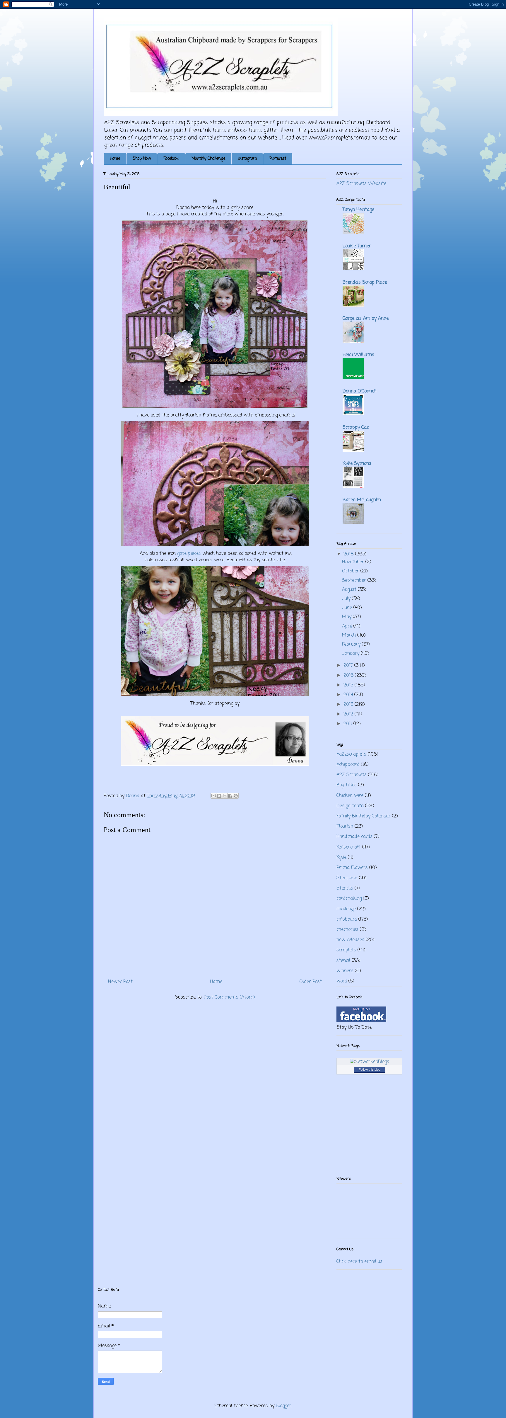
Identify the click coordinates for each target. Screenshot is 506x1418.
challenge (346, 909)
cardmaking (349, 898)
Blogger (283, 1406)
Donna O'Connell (360, 391)
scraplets (346, 950)
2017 (348, 665)
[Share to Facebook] (230, 796)
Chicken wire (349, 795)
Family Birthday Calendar (363, 816)
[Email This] (213, 796)
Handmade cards (354, 836)
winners (344, 971)
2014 (348, 694)
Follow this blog (369, 1069)
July (347, 598)
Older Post (310, 981)
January (351, 653)
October (351, 571)
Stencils (344, 888)
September (354, 580)
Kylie (341, 857)
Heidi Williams (358, 354)
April (347, 626)
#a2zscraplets (351, 754)
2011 (348, 723)
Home (115, 159)
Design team (350, 806)
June (347, 607)
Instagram (247, 159)
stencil (343, 960)
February (352, 644)
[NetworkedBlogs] (369, 1061)
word (341, 981)
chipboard (346, 919)
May (347, 616)
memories (347, 929)
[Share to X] (225, 796)
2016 (349, 675)
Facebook (171, 159)
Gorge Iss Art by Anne (366, 318)
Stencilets (347, 878)
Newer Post (120, 981)
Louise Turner (357, 246)
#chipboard (348, 764)
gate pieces (189, 553)
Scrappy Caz (356, 427)
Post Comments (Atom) (229, 997)
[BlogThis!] (219, 796)
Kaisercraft (348, 847)
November (353, 562)
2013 (349, 704)
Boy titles (346, 785)
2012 (349, 714)
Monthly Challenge (208, 159)
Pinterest (277, 159)
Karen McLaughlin (362, 500)
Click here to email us (359, 1261)
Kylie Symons (357, 463)
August (350, 589)
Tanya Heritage (358, 209)
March (349, 635)
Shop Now (142, 159)
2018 (349, 554)
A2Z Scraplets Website (361, 183)
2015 (349, 685)
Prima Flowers (352, 867)
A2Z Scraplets (351, 774)
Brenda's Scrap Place (365, 282)
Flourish (344, 826)
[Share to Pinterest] (236, 796)
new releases (350, 939)
